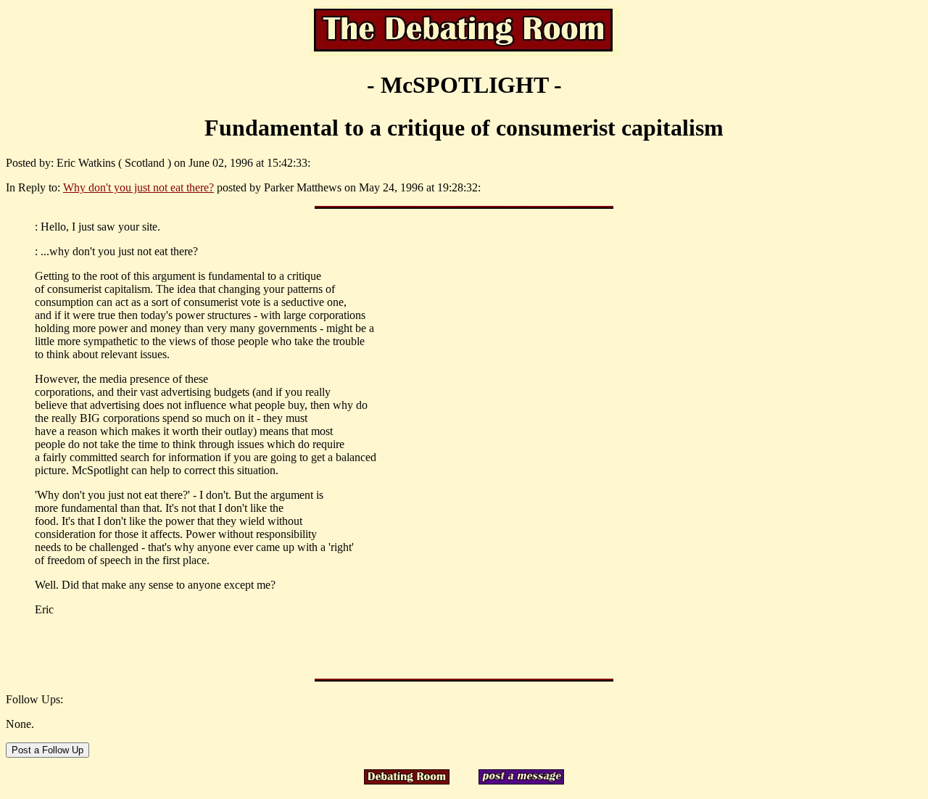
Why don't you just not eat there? (138, 187)
